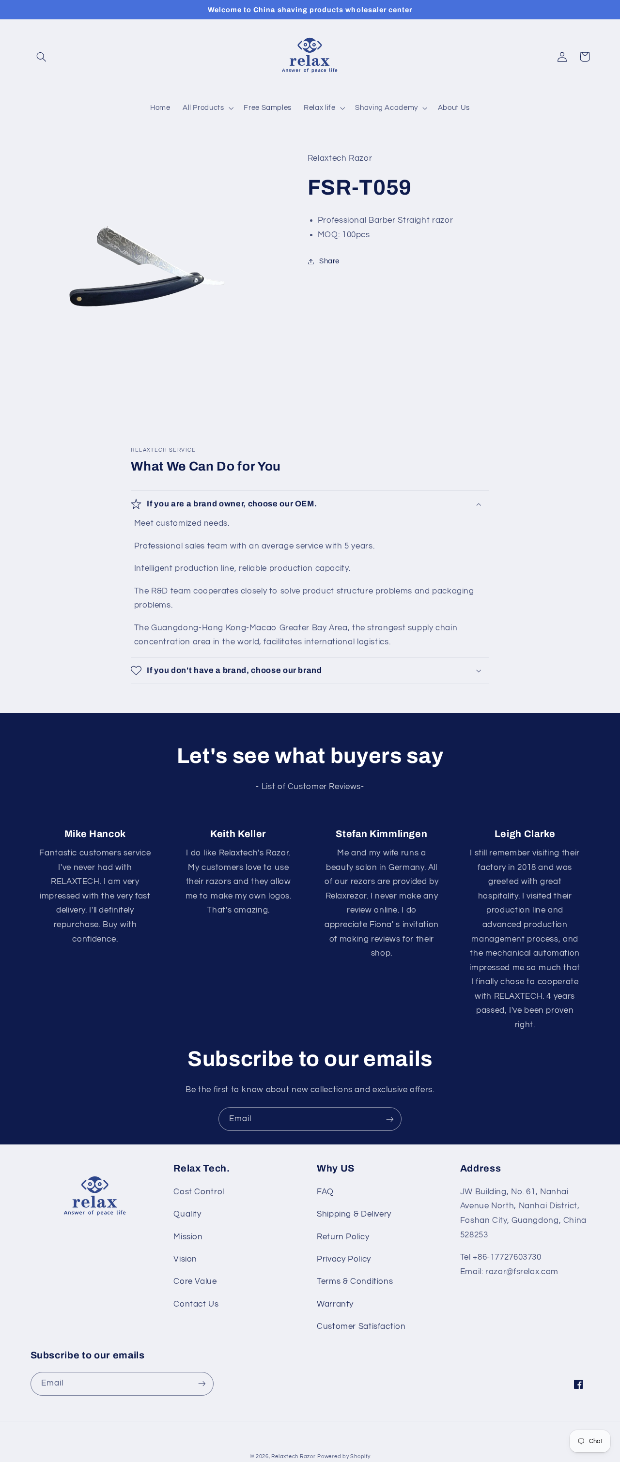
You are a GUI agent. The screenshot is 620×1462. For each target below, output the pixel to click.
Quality (187, 1214)
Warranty (335, 1304)
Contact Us (195, 1304)
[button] (42, 57)
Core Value (195, 1281)
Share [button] (329, 261)
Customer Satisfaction (361, 1326)
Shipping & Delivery (354, 1214)
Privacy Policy (344, 1259)
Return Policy (343, 1237)
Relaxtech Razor (293, 1456)
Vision (185, 1259)
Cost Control (198, 1192)
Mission (187, 1237)
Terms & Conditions (355, 1281)
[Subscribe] (390, 1119)
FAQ (325, 1192)
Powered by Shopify (343, 1456)
